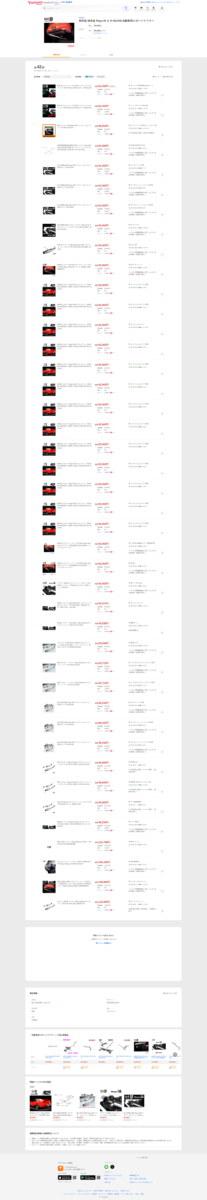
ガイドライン (102, 1194)
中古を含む (101, 77)
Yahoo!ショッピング (84, 1191)
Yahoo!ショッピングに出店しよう (163, 2)
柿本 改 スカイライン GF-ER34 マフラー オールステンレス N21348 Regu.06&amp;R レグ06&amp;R (74, 87)
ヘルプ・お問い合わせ (126, 1194)
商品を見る (47, 1002)
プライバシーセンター (84, 1194)
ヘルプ (177, 2)
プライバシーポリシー (69, 1194)
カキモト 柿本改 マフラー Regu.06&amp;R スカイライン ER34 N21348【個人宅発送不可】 (74, 902)
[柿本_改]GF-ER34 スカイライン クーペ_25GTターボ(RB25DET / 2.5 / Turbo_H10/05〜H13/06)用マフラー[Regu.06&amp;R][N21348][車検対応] (74, 884)
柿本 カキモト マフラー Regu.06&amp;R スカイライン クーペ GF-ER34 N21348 (74, 664)
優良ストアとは (109, 1179)
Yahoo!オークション (111, 1191)
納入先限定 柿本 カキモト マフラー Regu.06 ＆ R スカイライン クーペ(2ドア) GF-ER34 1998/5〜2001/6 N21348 (74, 227)
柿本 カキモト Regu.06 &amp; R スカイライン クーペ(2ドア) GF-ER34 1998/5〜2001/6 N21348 (74, 763)
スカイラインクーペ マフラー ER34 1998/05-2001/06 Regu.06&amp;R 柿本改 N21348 (74, 863)
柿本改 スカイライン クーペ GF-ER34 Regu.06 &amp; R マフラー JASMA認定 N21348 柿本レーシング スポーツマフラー (74, 545)
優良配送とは (134, 1175)
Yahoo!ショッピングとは (112, 1175)
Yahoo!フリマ (125, 1191)
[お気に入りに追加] (162, 95)
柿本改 (81, 18)
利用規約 (94, 1194)
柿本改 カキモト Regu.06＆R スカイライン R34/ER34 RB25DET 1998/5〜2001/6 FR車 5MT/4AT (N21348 (74, 287)
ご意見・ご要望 (139, 1194)
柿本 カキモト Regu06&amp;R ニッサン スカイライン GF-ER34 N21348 (74, 126)
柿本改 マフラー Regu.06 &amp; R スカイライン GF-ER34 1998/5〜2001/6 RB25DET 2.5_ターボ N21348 (73, 824)
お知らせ (107, 1182)
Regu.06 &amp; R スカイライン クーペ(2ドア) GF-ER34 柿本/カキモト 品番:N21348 (74, 803)
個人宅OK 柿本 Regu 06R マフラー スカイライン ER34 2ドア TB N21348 (74, 703)
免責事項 (110, 1194)
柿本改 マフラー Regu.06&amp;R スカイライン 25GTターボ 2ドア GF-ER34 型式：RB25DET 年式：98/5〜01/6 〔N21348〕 (74, 605)
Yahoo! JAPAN (145, 2)
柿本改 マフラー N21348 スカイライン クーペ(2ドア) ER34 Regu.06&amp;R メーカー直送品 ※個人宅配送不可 (74, 267)
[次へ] (175, 1054)
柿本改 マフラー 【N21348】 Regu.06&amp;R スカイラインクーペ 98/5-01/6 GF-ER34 (74, 624)
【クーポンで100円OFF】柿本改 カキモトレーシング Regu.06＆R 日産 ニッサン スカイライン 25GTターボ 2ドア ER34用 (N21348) (74, 645)
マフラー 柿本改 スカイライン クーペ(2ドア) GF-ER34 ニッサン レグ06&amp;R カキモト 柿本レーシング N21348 (74, 585)
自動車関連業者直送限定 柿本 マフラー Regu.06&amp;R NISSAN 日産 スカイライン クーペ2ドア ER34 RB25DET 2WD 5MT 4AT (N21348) (74, 147)
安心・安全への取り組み (138, 1179)
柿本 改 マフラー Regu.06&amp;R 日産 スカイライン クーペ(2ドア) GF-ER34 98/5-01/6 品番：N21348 (74, 247)
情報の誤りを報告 (171, 993)
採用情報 (116, 1194)
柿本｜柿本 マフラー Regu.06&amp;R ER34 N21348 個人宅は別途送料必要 (74, 843)
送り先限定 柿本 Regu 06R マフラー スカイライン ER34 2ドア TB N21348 (74, 166)
